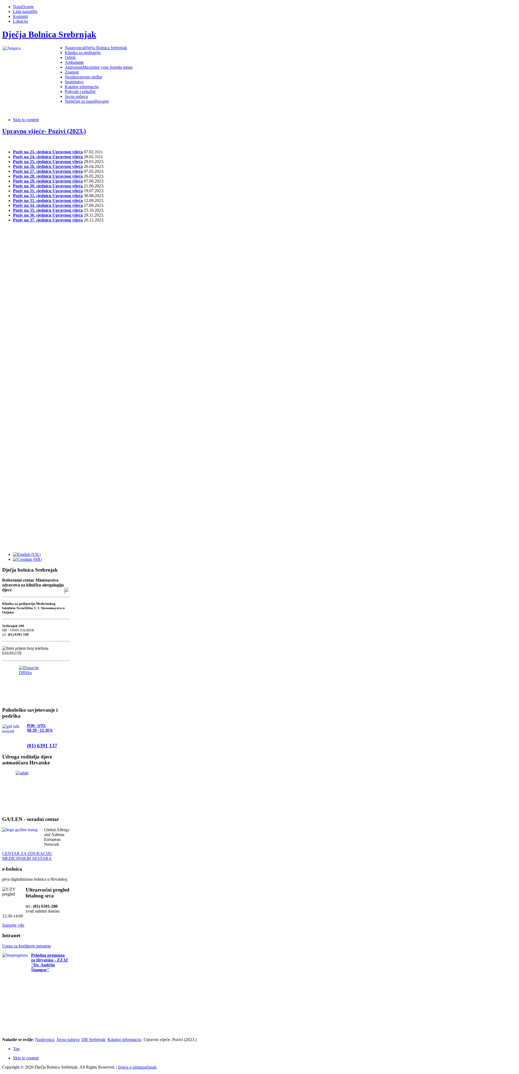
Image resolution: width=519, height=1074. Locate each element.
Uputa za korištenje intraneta (26, 946)
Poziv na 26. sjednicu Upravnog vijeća (48, 166)
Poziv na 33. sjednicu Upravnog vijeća (48, 200)
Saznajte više (13, 925)
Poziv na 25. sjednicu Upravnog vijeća (48, 161)
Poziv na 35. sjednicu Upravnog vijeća (48, 210)
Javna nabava (67, 1039)
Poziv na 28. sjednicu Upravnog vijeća (48, 176)
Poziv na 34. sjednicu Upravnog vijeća (48, 205)
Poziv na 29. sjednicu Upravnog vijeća (48, 181)
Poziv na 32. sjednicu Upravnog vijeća (48, 195)
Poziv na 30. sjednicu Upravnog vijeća (48, 186)
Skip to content (26, 119)
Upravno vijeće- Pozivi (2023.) (44, 131)
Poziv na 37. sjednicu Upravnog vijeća (48, 220)
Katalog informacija (124, 1039)
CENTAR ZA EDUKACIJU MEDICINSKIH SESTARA (27, 856)
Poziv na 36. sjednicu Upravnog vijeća (48, 215)
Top (16, 1048)
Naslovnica (44, 1039)
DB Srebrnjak (93, 1039)
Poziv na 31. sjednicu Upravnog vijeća (48, 190)
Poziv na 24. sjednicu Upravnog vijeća (48, 156)
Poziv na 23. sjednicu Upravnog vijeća (48, 152)
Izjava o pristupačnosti (137, 1067)
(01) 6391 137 (42, 745)
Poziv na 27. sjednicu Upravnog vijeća (48, 171)
